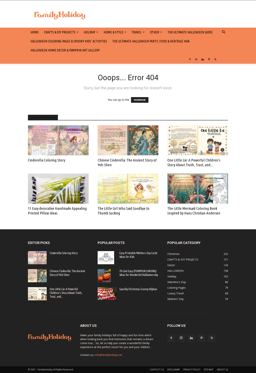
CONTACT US (157, 369)
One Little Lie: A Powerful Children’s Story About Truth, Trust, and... (193, 162)
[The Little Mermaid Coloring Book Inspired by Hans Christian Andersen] (197, 189)
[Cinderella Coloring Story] (58, 140)
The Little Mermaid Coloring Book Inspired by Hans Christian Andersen (193, 210)
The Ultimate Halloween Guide (190, 32)
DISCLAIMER (173, 369)
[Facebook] (190, 59)
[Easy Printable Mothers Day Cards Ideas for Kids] (106, 257)
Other (154, 32)
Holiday (89, 32)
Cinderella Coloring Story (46, 160)
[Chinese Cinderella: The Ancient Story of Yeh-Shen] (128, 140)
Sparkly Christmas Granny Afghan (138, 289)
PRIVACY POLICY (191, 369)
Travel (136, 32)
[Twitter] (215, 59)
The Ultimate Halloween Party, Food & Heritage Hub (150, 41)
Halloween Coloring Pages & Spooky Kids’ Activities (69, 41)
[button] (223, 32)
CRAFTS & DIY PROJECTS (59, 32)
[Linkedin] (202, 59)
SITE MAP (208, 369)
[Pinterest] (209, 59)
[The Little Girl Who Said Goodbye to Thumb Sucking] (128, 189)
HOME (35, 32)
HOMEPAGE (140, 100)
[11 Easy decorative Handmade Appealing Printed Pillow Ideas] (58, 189)
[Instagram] (196, 59)
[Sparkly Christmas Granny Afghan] (107, 293)
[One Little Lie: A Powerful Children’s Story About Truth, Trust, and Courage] (197, 140)
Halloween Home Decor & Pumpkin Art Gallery (65, 50)
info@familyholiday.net (108, 355)
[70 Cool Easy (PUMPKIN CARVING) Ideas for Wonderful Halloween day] (104, 275)
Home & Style (113, 32)
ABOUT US (222, 369)
